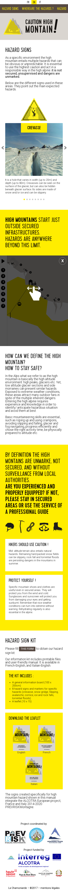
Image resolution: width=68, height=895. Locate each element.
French (47, 752)
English (21, 752)
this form (27, 648)
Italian (34, 784)
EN (34, 2)
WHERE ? (38, 8)
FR (28, 2)
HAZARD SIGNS (10, 8)
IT (40, 2)
